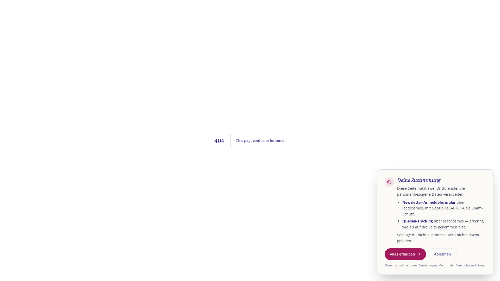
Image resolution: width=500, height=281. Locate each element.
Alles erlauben (402, 254)
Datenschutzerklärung (470, 265)
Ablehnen (442, 254)
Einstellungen (428, 265)
